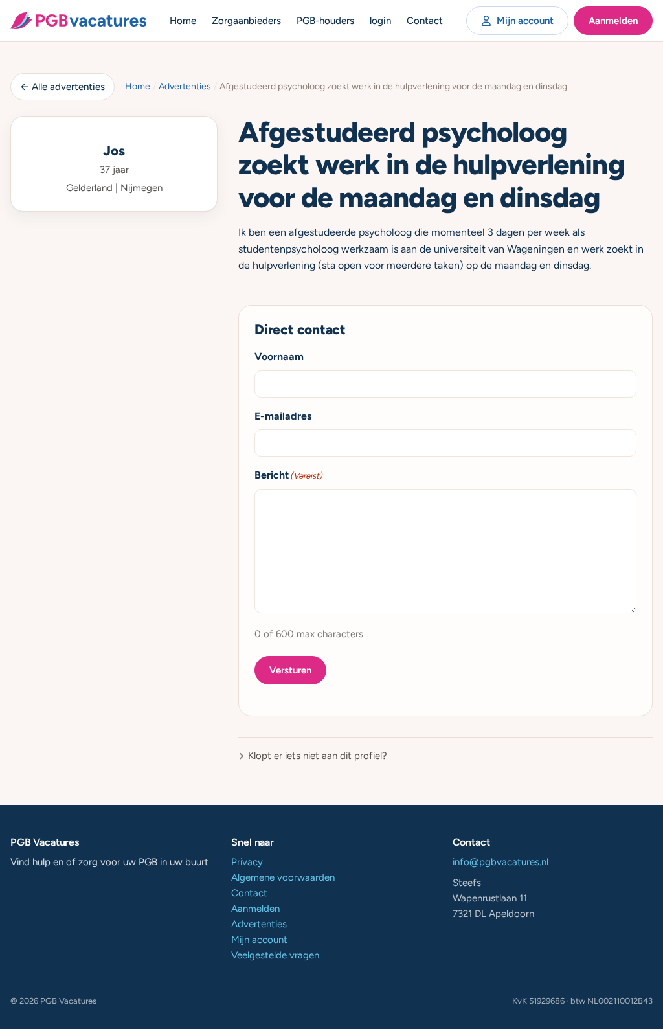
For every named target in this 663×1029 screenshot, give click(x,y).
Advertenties (185, 86)
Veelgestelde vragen (275, 955)
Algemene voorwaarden (283, 877)
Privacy (247, 862)
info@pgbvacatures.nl (500, 862)
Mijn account (525, 21)
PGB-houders (325, 21)
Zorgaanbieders (246, 21)
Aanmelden (613, 21)
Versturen (290, 670)
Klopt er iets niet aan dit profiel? (317, 756)
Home (183, 21)
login (380, 21)
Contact (425, 21)
